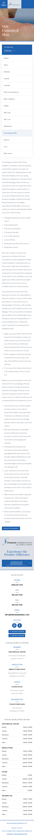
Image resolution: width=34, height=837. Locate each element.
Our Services (6, 15)
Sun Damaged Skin (7, 22)
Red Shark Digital (20, 834)
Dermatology (6, 19)
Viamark (10, 834)
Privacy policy (17, 828)
